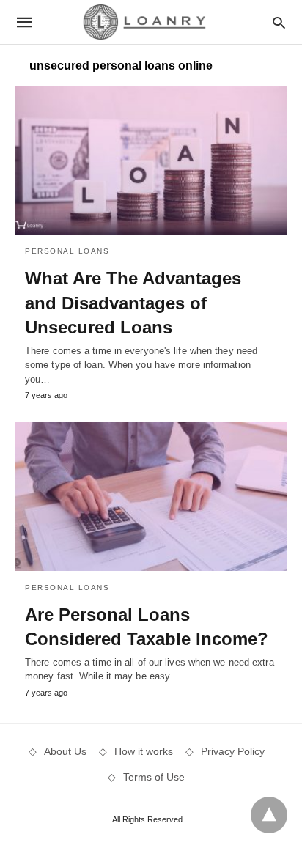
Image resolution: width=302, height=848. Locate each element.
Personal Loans (67, 251)
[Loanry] (150, 22)
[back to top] (269, 815)
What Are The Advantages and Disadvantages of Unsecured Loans (133, 302)
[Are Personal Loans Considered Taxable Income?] (151, 496)
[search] (278, 22)
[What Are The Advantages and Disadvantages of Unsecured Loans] (151, 160)
